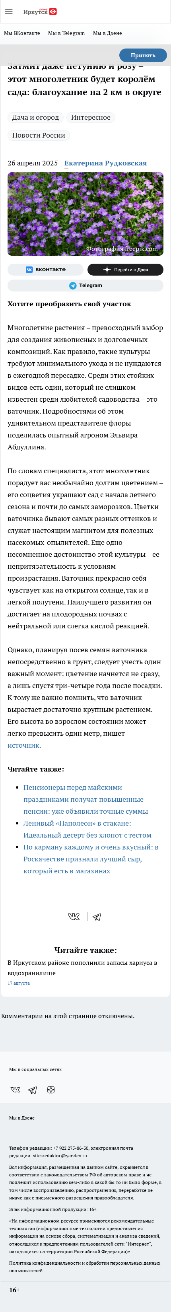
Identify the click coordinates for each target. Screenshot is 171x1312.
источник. (25, 745)
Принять (143, 55)
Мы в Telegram (66, 33)
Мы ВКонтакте (22, 33)
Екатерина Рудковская (105, 162)
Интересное (91, 117)
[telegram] (99, 916)
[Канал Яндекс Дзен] (125, 270)
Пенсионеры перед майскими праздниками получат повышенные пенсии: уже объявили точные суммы (85, 799)
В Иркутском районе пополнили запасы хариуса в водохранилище (82, 972)
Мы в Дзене (107, 33)
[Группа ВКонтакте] (46, 270)
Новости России (38, 135)
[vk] (75, 916)
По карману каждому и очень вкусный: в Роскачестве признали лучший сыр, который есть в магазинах (91, 858)
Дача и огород (35, 117)
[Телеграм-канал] (85, 286)
